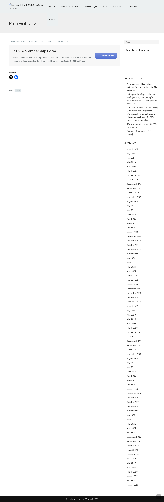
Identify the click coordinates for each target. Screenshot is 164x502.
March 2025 (132, 223)
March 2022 (132, 380)
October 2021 (133, 402)
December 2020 (134, 437)
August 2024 (132, 253)
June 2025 (131, 210)
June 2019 (131, 458)
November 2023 (134, 293)
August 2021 (132, 410)
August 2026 (132, 149)
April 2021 (131, 428)
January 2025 (132, 232)
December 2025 (134, 184)
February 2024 (133, 280)
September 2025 (134, 197)
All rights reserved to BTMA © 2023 (82, 499)
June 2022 (131, 367)
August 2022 (132, 358)
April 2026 (131, 166)
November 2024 (134, 240)
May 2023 (131, 319)
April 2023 (131, 323)
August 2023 (132, 306)
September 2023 (134, 301)
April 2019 (131, 467)
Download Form (108, 56)
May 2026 (131, 162)
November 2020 (134, 441)
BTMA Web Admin (36, 41)
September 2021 (134, 406)
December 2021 (134, 393)
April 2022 (131, 376)
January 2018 (132, 485)
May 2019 (131, 463)
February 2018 (133, 480)
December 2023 (134, 288)
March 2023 (132, 328)
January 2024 (132, 284)
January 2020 (132, 454)
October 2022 (133, 349)
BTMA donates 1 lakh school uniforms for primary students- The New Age (142, 87)
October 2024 (133, 245)
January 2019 (132, 476)
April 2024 (131, 271)
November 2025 (134, 188)
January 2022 (132, 389)
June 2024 (131, 262)
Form (18, 91)
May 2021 (131, 423)
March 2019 (132, 471)
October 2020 (133, 445)
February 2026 (133, 175)
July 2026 (131, 153)
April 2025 (131, 219)
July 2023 (131, 310)
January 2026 (132, 179)
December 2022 (134, 341)
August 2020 (132, 450)
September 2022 (134, 354)
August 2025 (132, 201)
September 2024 (134, 249)
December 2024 (134, 236)
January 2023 (132, 336)
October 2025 (133, 192)
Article (50, 41)
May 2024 (131, 266)
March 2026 (132, 171)
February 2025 (133, 227)
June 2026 (131, 157)
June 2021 (131, 419)
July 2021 (131, 415)
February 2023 (133, 332)
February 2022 (133, 384)
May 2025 (131, 214)
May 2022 (131, 371)
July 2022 (131, 362)
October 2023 (133, 297)
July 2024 (131, 258)
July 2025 (131, 205)
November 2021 (134, 397)
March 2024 (132, 275)
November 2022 (134, 345)
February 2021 (133, 432)
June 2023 (131, 314)
